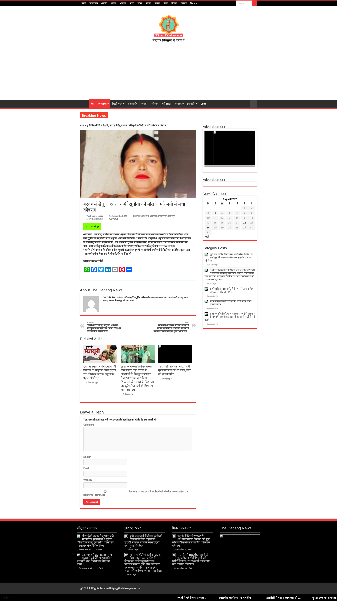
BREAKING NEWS (98, 125)
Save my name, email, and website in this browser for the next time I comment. (135, 493)
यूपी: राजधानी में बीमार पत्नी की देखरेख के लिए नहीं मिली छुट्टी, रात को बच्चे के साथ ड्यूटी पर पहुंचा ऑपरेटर (100, 372)
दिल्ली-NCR (117, 103)
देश (92, 103)
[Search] (254, 3)
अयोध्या (104, 3)
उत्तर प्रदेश (94, 3)
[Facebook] (223, 3)
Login (203, 103)
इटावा (132, 3)
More (192, 3)
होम (84, 103)
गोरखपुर (174, 3)
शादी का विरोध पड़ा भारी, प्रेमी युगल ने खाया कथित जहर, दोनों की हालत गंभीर (174, 370)
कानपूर (148, 3)
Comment (88, 424)
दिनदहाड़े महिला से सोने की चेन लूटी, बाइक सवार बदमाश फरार (231, 303)
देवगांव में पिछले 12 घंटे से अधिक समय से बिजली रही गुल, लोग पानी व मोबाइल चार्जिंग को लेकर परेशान (191, 540)
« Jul (206, 236)
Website (87, 480)
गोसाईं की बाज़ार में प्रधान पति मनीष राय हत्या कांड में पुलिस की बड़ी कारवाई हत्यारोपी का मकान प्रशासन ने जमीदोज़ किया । (95, 540)
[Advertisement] (168, 71)
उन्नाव (140, 3)
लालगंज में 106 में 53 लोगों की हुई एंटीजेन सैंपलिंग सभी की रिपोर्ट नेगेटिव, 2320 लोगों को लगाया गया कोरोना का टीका (191, 559)
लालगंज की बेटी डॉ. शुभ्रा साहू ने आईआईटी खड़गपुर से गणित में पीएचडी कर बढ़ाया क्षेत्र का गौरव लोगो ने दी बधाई (229, 317)
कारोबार (178, 103)
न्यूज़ (173, 216)
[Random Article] (253, 104)
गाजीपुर (157, 3)
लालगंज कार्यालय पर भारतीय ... (205, 597)
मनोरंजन (154, 103)
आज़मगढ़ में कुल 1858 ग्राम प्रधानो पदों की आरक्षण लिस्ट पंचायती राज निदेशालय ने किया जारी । (95, 559)
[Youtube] (230, 3)
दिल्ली (84, 3)
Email (87, 468)
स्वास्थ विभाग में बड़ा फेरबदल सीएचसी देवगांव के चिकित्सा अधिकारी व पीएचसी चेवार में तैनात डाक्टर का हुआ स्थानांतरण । (171, 327)
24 (208, 227)
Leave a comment (95, 219)
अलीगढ (113, 3)
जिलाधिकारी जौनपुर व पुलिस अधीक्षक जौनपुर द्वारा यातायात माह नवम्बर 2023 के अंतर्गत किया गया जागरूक (104, 327)
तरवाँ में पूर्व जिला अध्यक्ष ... (161, 597)
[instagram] (233, 3)
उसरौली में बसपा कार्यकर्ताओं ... (252, 597)
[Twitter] (227, 3)
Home (83, 125)
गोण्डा (166, 3)
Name (87, 457)
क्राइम (144, 103)
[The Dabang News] (168, 26)
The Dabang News (95, 216)
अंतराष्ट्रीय (132, 103)
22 (244, 222)
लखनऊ (184, 3)
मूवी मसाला (166, 103)
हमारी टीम (191, 103)
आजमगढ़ (123, 3)
